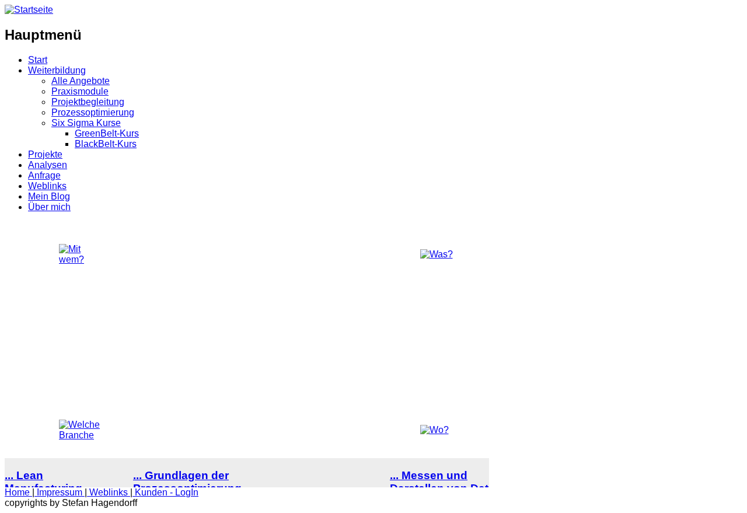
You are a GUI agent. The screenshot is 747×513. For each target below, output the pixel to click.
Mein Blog (49, 196)
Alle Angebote (80, 81)
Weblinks (47, 186)
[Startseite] (29, 10)
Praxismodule (80, 91)
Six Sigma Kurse (86, 123)
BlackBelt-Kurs (106, 144)
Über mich (49, 207)
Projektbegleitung (87, 102)
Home (18, 492)
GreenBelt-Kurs (107, 133)
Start (37, 60)
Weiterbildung (57, 70)
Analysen (47, 165)
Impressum (59, 492)
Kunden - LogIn (165, 492)
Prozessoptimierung (92, 112)
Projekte (45, 154)
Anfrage (44, 175)
